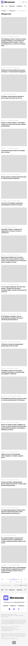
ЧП (6, 6)
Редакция (5, 605)
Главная (3, 10)
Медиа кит (13, 605)
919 (18, 580)
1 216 (21, 580)
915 (9, 580)
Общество (12, 10)
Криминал (19, 6)
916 (11, 580)
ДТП (2, 6)
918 (16, 580)
